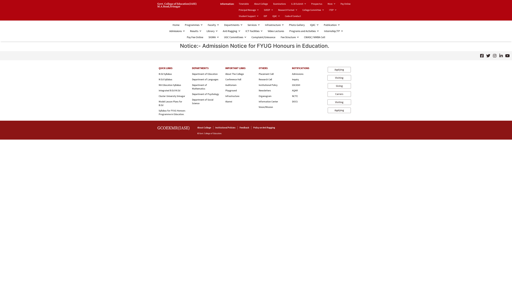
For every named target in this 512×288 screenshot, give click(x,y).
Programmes (192, 25)
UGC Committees (233, 37)
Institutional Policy (268, 85)
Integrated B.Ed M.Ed (169, 90)
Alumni (228, 101)
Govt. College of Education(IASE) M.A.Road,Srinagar (177, 5)
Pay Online (346, 3)
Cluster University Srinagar (172, 96)
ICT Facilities (252, 31)
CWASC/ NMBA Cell (314, 37)
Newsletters (265, 90)
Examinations (279, 3)
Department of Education (205, 73)
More (330, 3)
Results (194, 31)
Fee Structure (288, 37)
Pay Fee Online (195, 37)
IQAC (274, 16)
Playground (231, 90)
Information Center (268, 101)
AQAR (295, 90)
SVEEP (267, 10)
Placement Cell (266, 73)
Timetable (244, 3)
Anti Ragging (230, 31)
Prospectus (316, 3)
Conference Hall (233, 79)
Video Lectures (276, 31)
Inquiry (295, 79)
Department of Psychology (205, 94)
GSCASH (296, 85)
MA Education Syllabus (170, 85)
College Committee (311, 10)
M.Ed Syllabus (165, 79)
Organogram (265, 96)
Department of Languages (205, 79)
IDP (265, 16)
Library (211, 31)
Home (176, 25)
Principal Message (247, 10)
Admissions (175, 31)
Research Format (286, 10)
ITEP (331, 10)
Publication (330, 25)
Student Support (247, 16)
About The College (234, 73)
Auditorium (231, 85)
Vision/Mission (266, 107)
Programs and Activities (302, 31)
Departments (231, 25)
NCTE (295, 96)
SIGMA (212, 37)
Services (252, 25)
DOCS (295, 101)
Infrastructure (273, 25)
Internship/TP (332, 31)
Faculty (212, 25)
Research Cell (265, 79)
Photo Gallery (297, 25)
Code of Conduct (293, 16)
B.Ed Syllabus (165, 73)
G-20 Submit (297, 3)
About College (261, 3)
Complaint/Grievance (263, 37)
